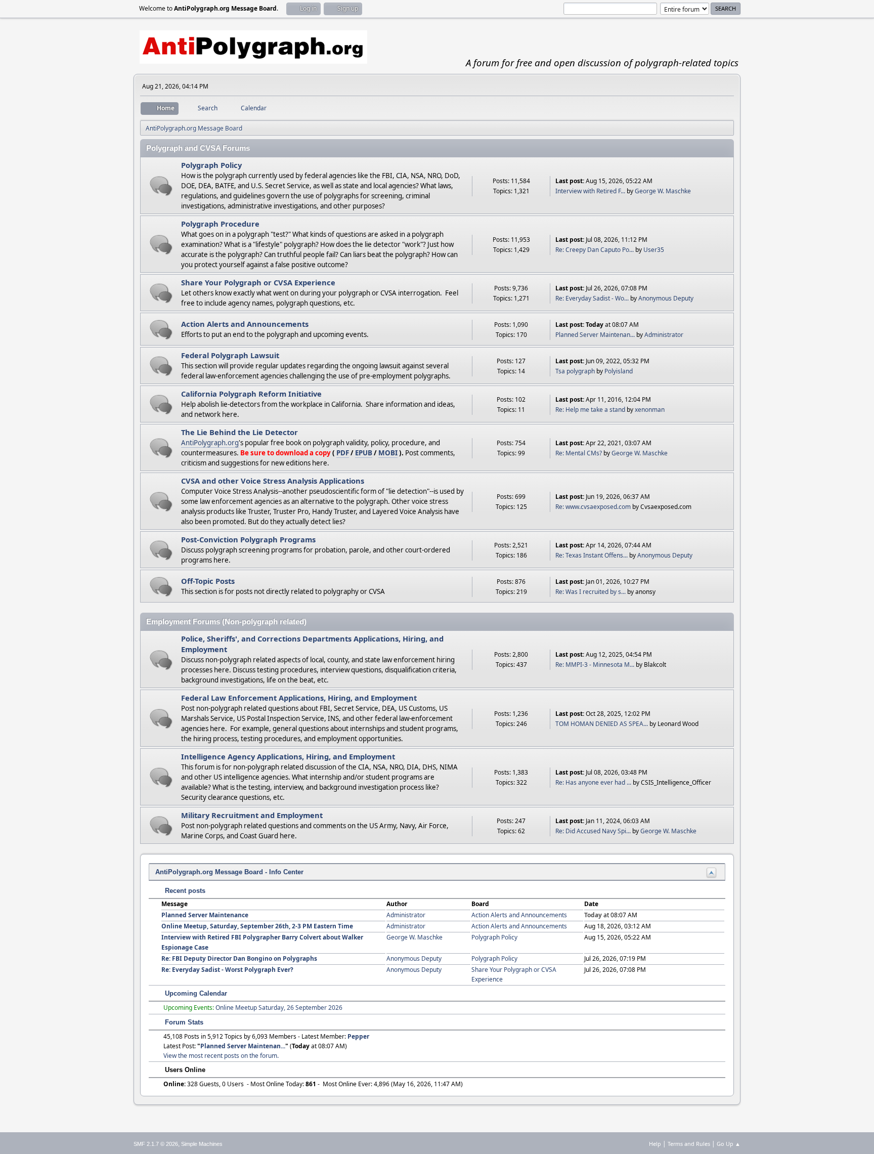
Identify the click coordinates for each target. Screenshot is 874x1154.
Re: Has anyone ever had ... (593, 782)
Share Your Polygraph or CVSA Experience (258, 282)
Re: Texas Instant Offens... (591, 555)
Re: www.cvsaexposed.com (593, 506)
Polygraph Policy (211, 165)
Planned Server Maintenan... (595, 334)
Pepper (358, 1036)
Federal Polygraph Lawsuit (230, 355)
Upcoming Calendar (195, 993)
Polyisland (618, 371)
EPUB (363, 452)
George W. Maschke (663, 191)
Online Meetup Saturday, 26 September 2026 (278, 1007)
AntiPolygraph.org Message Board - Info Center (229, 872)
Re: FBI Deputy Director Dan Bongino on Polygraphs (239, 958)
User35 (653, 249)
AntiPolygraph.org (210, 442)
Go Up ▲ (728, 1143)
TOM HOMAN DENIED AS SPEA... (601, 723)
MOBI (388, 452)
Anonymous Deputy (665, 298)
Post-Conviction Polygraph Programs (248, 539)
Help (655, 1143)
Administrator (663, 334)
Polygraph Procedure (220, 224)
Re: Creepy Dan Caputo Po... (594, 249)
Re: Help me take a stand (590, 409)
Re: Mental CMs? (578, 453)
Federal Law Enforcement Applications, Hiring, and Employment (299, 698)
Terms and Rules (689, 1143)
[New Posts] (161, 186)
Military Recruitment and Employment (252, 815)
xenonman (650, 409)
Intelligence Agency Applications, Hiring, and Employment (288, 756)
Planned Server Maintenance (204, 915)
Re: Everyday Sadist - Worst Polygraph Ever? (227, 969)
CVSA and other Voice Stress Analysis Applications (272, 481)
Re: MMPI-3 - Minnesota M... (594, 664)
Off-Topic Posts (208, 581)
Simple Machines (202, 1144)
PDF (342, 452)
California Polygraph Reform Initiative (251, 394)
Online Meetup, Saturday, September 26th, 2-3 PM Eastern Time (257, 926)
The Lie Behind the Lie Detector (239, 432)
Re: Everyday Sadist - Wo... (592, 298)
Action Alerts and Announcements (245, 324)
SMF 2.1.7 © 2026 (156, 1144)
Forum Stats (183, 1022)
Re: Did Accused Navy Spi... (593, 831)
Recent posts (184, 890)
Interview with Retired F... (590, 191)
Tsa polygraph (575, 371)
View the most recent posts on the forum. (221, 1055)
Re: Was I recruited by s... (590, 591)
